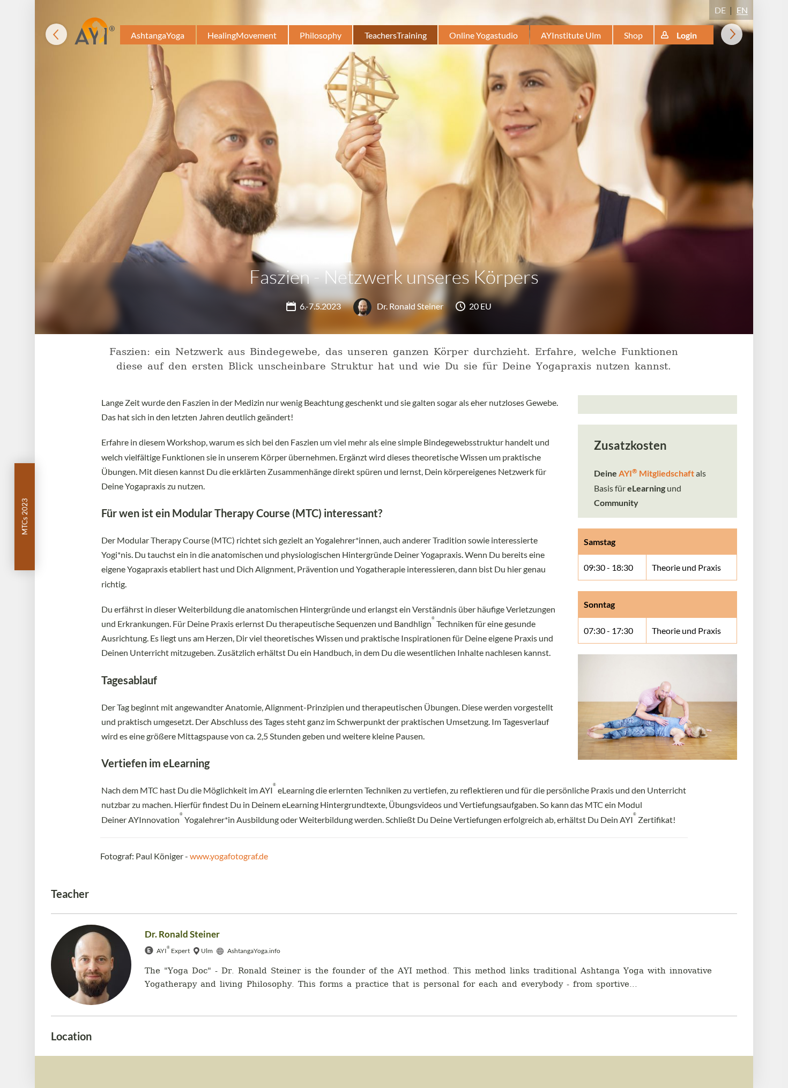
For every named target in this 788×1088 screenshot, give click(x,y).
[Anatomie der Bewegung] (731, 34)
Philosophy (320, 35)
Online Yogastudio (483, 35)
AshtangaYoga (157, 35)
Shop (633, 35)
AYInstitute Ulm (571, 35)
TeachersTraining (396, 35)
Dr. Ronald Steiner (409, 306)
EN (742, 10)
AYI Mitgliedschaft (656, 473)
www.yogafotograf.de (229, 856)
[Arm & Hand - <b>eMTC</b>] (56, 34)
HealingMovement (242, 35)
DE (720, 10)
